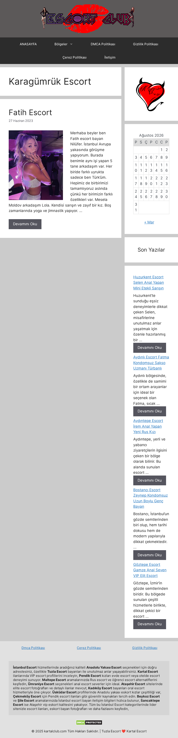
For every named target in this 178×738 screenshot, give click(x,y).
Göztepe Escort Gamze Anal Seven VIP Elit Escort (149, 570)
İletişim (109, 57)
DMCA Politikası (103, 44)
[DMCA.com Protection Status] (89, 724)
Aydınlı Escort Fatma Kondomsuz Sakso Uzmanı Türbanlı (151, 362)
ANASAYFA (28, 44)
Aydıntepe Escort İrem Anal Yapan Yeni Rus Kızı (148, 426)
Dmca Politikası (33, 648)
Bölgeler (61, 44)
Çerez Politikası (75, 57)
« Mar (149, 222)
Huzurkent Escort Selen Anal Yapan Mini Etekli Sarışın (148, 282)
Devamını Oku (25, 224)
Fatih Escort (30, 112)
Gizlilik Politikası (145, 44)
